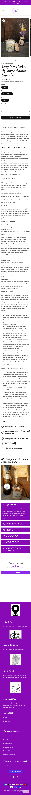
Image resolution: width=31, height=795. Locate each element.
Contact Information (9, 754)
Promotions (6, 721)
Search (5, 725)
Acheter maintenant (15, 117)
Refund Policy (7, 739)
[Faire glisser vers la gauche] (12, 60)
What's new (6, 717)
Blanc (5, 87)
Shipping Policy (8, 747)
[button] (3, 10)
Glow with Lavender (11, 790)
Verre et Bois (7, 93)
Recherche (6, 736)
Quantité (3, 104)
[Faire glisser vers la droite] (19, 60)
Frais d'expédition (5, 81)
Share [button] (5, 421)
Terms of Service (8, 751)
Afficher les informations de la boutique (14, 127)
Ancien (5, 100)
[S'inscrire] (25, 765)
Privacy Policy (7, 743)
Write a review (15, 572)
